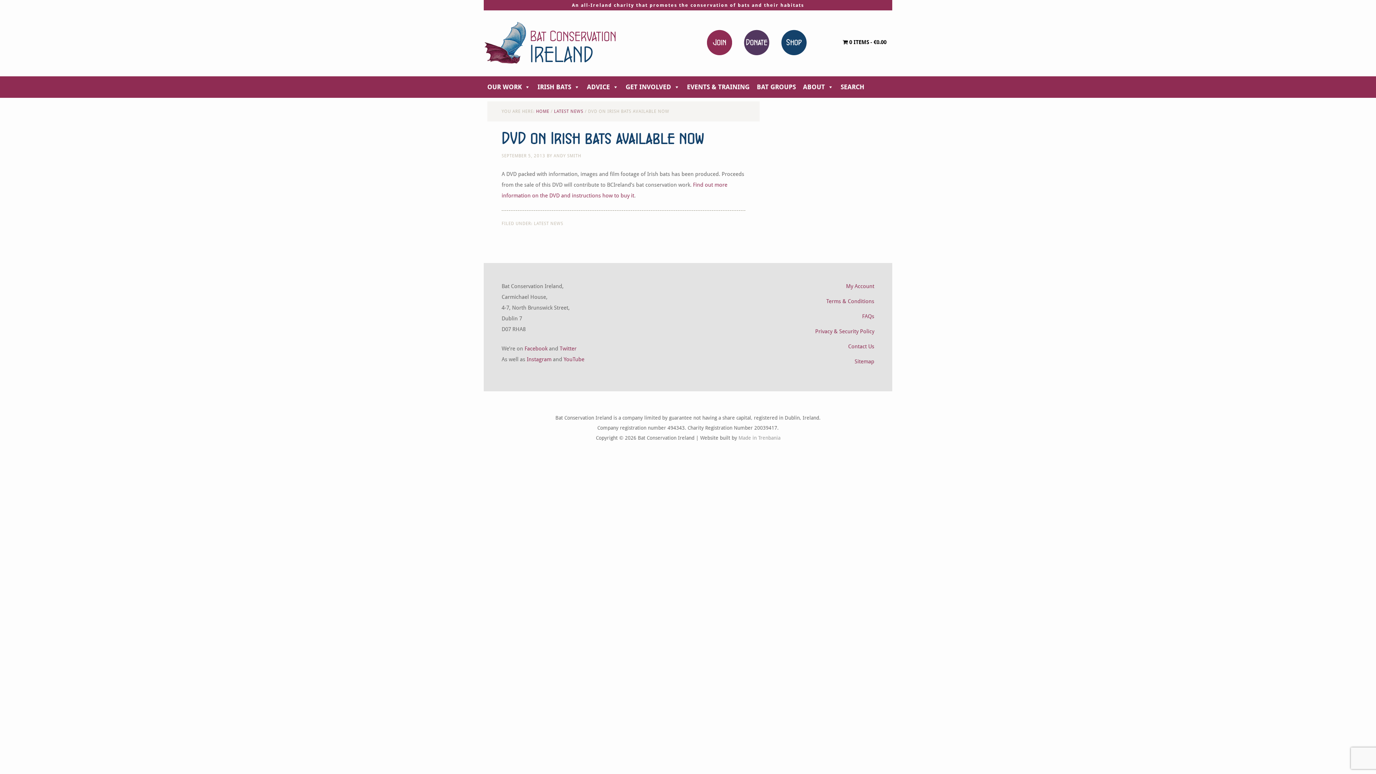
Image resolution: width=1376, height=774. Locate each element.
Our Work (504, 87)
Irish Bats (554, 87)
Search (852, 87)
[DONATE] (756, 42)
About (814, 87)
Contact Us (861, 346)
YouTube (574, 359)
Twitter (568, 348)
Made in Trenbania (759, 438)
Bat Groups (776, 87)
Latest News (548, 223)
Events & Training (718, 87)
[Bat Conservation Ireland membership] (719, 42)
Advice (598, 87)
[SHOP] (793, 42)
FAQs (868, 316)
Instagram (539, 359)
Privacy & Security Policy (844, 331)
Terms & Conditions (850, 301)
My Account (860, 286)
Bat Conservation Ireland (550, 42)
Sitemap (864, 361)
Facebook (536, 348)
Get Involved (648, 87)
